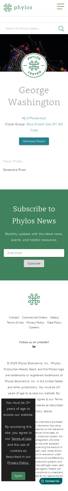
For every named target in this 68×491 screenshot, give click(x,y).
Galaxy (54, 317)
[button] (60, 8)
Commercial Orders (34, 317)
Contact (14, 317)
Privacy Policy (35, 322)
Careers (34, 327)
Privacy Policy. (18, 463)
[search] (34, 28)
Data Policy (54, 322)
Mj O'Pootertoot (34, 118)
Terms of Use (21, 439)
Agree (18, 476)
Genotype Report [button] (34, 141)
